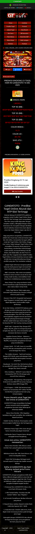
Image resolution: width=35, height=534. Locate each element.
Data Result (24, 30)
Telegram (20, 7)
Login (8, 69)
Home (10, 23)
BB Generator (24, 33)
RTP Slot (28, 69)
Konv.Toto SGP (24, 37)
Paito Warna (10, 37)
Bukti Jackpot (24, 40)
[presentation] (16, 197)
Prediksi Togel (11, 26)
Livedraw (24, 23)
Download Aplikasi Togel (19, 5)
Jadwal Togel (10, 30)
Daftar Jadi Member (9, 7)
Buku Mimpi (10, 40)
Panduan (24, 43)
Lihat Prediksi (18, 191)
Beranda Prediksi (9, 76)
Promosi (24, 26)
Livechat (28, 7)
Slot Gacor (10, 33)
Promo (18, 69)
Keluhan (10, 43)
